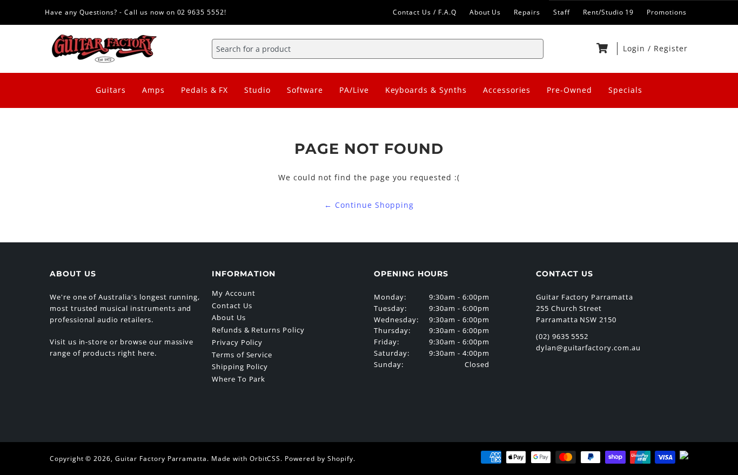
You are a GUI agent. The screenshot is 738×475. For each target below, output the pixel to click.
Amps (153, 90)
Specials (625, 90)
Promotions (667, 12)
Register (671, 48)
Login (635, 48)
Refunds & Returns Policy (258, 330)
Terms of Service (242, 354)
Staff (561, 12)
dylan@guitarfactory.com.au (588, 347)
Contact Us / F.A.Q (424, 12)
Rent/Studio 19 (608, 12)
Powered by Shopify (319, 458)
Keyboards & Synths (426, 90)
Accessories (507, 90)
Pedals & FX (205, 90)
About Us (485, 12)
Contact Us (232, 305)
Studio (257, 90)
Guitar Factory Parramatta (161, 458)
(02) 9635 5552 (562, 336)
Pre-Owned (569, 90)
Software (305, 90)
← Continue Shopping (368, 205)
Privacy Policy (237, 342)
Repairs (527, 12)
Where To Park (238, 379)
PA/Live (354, 90)
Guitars (111, 90)
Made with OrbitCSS (245, 458)
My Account (234, 293)
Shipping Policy (240, 366)
